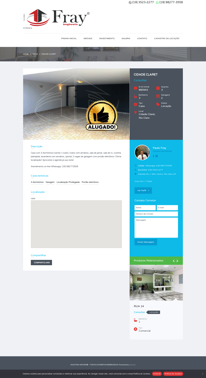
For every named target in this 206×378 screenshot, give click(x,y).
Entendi (156, 374)
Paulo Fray (159, 147)
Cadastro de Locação (166, 38)
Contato (142, 38)
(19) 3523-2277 (143, 2)
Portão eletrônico (90, 182)
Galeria (126, 38)
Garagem (50, 182)
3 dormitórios (37, 182)
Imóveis (88, 38)
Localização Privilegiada (68, 182)
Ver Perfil (141, 190)
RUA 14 (139, 306)
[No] (202, 373)
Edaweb (132, 365)
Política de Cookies (173, 374)
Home (26, 54)
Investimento (107, 38)
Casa (35, 54)
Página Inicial (69, 38)
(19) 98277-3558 (171, 2)
